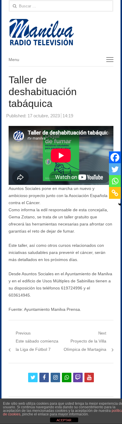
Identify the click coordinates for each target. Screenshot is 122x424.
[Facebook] (115, 157)
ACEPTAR (64, 420)
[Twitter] (115, 169)
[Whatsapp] (115, 181)
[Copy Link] (115, 193)
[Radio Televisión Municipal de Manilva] (61, 32)
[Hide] (119, 204)
